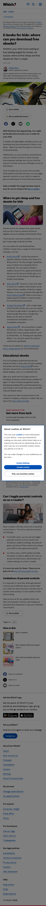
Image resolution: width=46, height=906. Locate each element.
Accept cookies (23, 467)
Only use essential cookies (23, 474)
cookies (19, 434)
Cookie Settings (23, 463)
